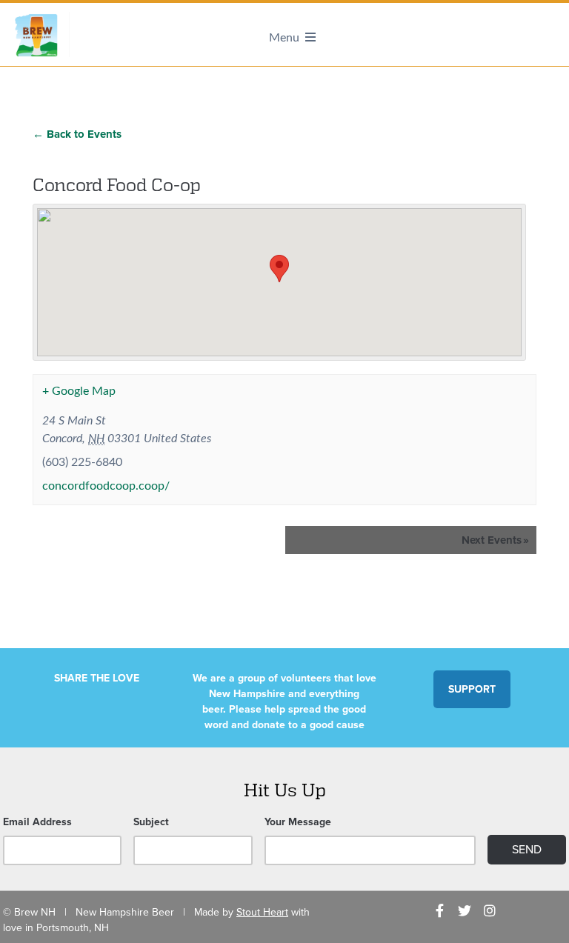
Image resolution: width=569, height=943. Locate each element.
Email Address (37, 822)
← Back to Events (77, 134)
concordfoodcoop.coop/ (106, 486)
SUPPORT (472, 689)
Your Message (297, 822)
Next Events (495, 540)
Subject (151, 822)
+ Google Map (79, 391)
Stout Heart (262, 912)
